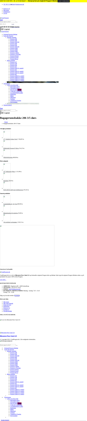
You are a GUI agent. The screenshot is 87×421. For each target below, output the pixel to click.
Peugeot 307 (13, 70)
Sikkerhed (13, 97)
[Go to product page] (45, 134)
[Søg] (16, 345)
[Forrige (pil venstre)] (3, 210)
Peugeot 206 (13, 65)
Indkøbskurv (6, 11)
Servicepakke (13, 102)
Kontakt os (6, 309)
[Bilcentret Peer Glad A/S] (7, 332)
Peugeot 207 (13, 66)
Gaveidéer (16, 93)
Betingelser (6, 306)
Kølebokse (13, 94)
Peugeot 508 (13, 45)
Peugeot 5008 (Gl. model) (17, 79)
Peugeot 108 (13, 63)
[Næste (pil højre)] (84, 210)
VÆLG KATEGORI (12, 85)
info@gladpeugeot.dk (18, 4)
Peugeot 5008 (14, 51)
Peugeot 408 (13, 43)
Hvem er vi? (6, 8)
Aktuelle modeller (11, 37)
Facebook (17, 295)
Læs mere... (3, 279)
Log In (5, 13)
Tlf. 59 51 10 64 (7, 4)
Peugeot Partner (14, 56)
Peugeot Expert (14, 57)
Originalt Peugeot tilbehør (10, 34)
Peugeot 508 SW (14, 46)
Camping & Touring (15, 100)
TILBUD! (7, 105)
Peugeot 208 (13, 39)
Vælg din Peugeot (8, 36)
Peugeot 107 (13, 62)
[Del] (78, 2)
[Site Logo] (4, 18)
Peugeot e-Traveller (15, 54)
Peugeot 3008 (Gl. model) (17, 77)
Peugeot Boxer (14, 59)
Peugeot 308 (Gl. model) (16, 71)
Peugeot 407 (13, 74)
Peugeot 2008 (14, 48)
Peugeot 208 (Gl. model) (16, 68)
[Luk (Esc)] (81, 2)
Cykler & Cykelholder (16, 91)
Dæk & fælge (15, 90)
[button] (1, 20)
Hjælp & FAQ (7, 305)
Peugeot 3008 (14, 50)
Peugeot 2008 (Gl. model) (17, 76)
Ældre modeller (11, 60)
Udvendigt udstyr (15, 88)
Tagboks (12, 99)
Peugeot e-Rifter (14, 53)
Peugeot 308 (13, 40)
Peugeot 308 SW (14, 42)
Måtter (12, 96)
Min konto (6, 10)
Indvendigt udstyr (15, 86)
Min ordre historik (8, 303)
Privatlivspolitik (7, 311)
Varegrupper (6, 83)
